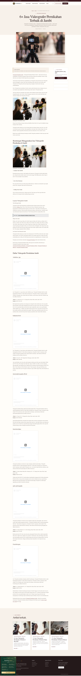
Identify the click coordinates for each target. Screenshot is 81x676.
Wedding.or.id (47, 663)
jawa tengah (15, 601)
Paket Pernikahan (42, 3)
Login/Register (65, 3)
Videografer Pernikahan (31, 239)
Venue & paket (34, 662)
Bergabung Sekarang (58, 3)
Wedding (18, 207)
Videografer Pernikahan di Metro (31, 245)
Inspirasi (35, 10)
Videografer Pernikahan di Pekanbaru (19, 245)
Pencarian (33, 666)
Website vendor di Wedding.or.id (63, 0)
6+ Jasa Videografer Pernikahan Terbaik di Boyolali (19, 639)
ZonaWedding (47, 662)
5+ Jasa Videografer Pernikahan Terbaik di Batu (40, 639)
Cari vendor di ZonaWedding (43, 0)
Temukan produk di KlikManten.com (53, 0)
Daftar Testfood (8, 672)
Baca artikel (16, 648)
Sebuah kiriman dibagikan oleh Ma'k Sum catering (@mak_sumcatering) (25, 288)
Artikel (47, 3)
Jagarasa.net (47, 666)
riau (20, 601)
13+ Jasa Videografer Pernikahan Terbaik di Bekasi (59, 639)
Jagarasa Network (18, 0)
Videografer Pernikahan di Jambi (31, 598)
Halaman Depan (28, 3)
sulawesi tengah (44, 599)
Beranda (33, 10)
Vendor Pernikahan (35, 3)
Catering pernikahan (34, 663)
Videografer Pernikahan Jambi (18, 74)
